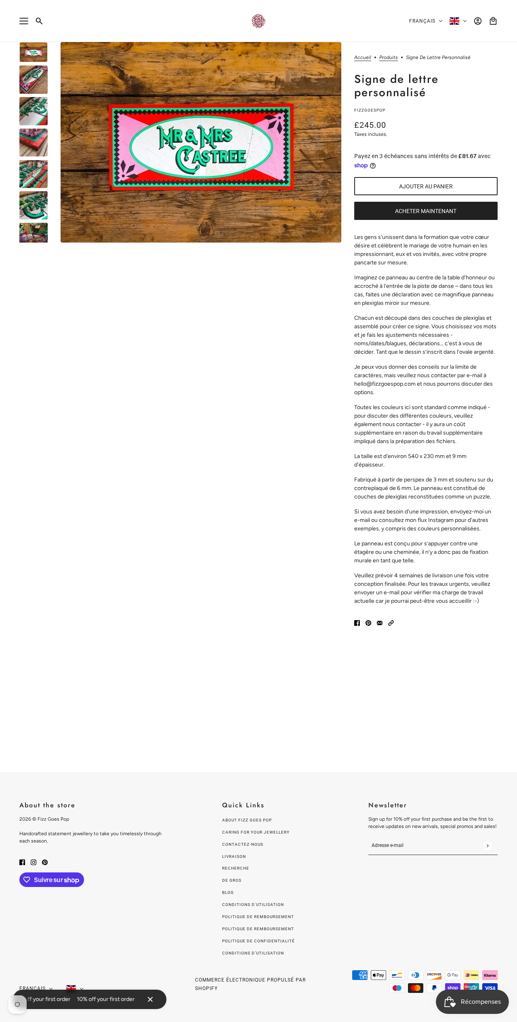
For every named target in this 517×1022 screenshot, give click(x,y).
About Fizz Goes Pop (247, 820)
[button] (391, 622)
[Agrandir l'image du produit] (201, 142)
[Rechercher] (39, 21)
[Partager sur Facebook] (357, 622)
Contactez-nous (242, 844)
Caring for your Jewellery (256, 832)
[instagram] (33, 861)
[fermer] (150, 999)
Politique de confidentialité (258, 941)
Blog (228, 892)
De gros (232, 880)
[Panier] (493, 21)
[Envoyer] (487, 845)
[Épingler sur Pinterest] (368, 622)
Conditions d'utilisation (253, 904)
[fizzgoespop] (258, 21)
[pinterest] (45, 861)
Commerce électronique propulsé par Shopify (250, 984)
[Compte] (477, 21)
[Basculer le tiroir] (23, 21)
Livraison (234, 856)
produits (388, 57)
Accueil (362, 57)
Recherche (235, 868)
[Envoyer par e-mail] (380, 622)
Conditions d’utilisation (253, 953)
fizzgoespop (369, 110)
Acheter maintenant (425, 211)
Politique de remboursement (258, 916)
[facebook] (22, 861)
